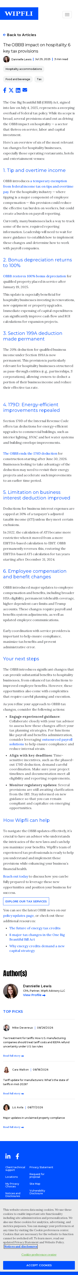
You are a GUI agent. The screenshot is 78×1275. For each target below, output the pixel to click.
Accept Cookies (39, 1265)
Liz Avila (18, 1107)
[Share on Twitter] (11, 91)
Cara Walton (21, 1069)
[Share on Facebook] (4, 91)
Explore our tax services (26, 901)
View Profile (32, 995)
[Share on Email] (24, 90)
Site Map (35, 1183)
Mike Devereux (23, 1027)
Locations (11, 1176)
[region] (39, 1235)
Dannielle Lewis (21, 59)
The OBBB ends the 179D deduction (30, 453)
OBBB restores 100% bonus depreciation (34, 276)
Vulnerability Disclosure (37, 1192)
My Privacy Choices (12, 1185)
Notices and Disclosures (12, 1195)
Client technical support (15, 1169)
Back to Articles (21, 35)
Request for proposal (37, 1175)
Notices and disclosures (20, 1246)
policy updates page (18, 915)
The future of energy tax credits (35, 928)
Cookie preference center (39, 1254)
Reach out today (15, 876)
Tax (39, 79)
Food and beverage (18, 79)
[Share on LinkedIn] (18, 91)
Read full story (11, 1055)
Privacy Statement (41, 1167)
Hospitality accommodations (24, 69)
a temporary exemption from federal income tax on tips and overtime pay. (38, 186)
